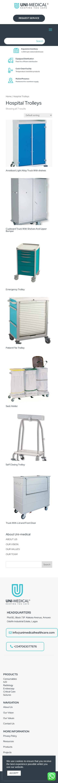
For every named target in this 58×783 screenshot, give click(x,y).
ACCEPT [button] (14, 773)
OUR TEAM (12, 554)
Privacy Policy (10, 735)
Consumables (10, 678)
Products (7, 746)
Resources (8, 741)
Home (8, 96)
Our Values (8, 718)
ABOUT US (11, 539)
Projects (7, 752)
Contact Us (8, 723)
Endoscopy (8, 688)
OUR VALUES (13, 549)
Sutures (7, 694)
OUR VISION (12, 544)
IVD (5, 682)
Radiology (8, 685)
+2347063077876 (25, 646)
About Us (8, 707)
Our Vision (8, 712)
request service (29, 18)
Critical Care (9, 691)
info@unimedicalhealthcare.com (34, 632)
